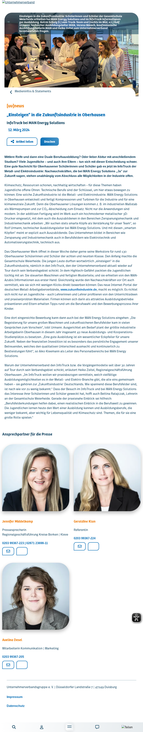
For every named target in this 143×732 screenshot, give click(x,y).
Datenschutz (16, 705)
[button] (13, 727)
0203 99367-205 (13, 656)
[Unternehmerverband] (18, 5)
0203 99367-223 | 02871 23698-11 (25, 543)
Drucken (49, 141)
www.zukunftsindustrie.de (79, 289)
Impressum (15, 697)
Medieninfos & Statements (33, 91)
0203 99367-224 (85, 538)
